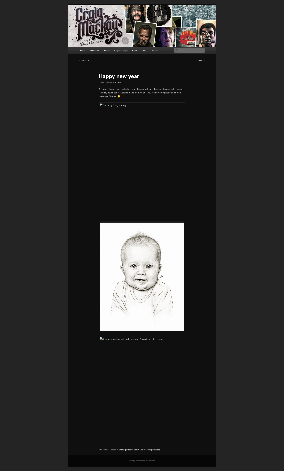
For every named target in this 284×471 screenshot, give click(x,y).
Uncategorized (125, 449)
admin (136, 449)
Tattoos (106, 50)
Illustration (94, 50)
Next (202, 60)
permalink (155, 449)
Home (82, 50)
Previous (84, 60)
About (143, 50)
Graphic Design (121, 50)
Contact (154, 50)
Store (134, 50)
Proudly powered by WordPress (142, 460)
